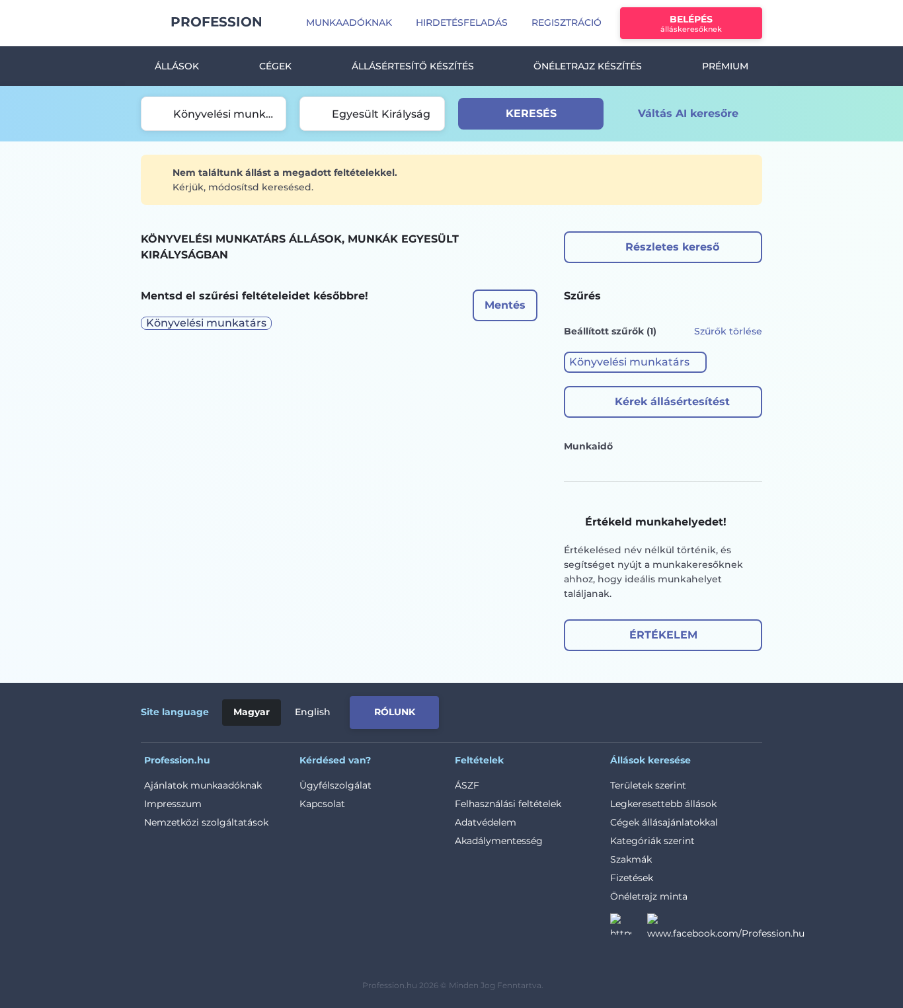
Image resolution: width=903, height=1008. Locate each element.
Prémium (725, 66)
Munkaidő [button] (588, 446)
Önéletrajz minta (648, 896)
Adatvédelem (485, 822)
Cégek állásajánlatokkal (664, 822)
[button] (635, 362)
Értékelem (663, 635)
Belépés (691, 23)
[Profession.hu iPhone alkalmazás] (613, 710)
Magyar (251, 712)
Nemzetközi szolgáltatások (206, 822)
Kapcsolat (322, 804)
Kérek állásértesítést (672, 401)
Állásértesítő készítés (413, 66)
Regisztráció (566, 22)
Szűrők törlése (728, 331)
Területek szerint (648, 785)
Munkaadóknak (349, 22)
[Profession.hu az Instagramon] (628, 928)
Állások (177, 66)
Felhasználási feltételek (508, 804)
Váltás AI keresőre (688, 113)
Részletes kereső (672, 247)
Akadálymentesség (499, 841)
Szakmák (631, 859)
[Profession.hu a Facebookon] (726, 928)
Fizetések (631, 878)
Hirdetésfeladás (462, 22)
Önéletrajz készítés (587, 66)
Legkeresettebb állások (663, 804)
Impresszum (173, 804)
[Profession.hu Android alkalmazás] (707, 710)
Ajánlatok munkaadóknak (203, 785)
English (313, 712)
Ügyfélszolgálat (335, 785)
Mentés (505, 305)
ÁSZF (467, 785)
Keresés (531, 113)
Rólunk (394, 712)
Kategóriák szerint (652, 841)
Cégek (275, 66)
